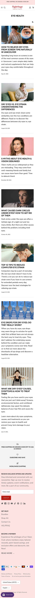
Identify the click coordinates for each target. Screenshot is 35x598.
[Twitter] (2, 503)
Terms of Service (5, 576)
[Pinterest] (18, 503)
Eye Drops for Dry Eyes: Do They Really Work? (16, 323)
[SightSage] (17, 7)
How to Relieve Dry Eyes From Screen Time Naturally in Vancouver (16, 49)
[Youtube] (12, 503)
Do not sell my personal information (21, 576)
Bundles (4, 514)
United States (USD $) (10, 582)
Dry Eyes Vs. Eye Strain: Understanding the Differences (14, 107)
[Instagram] (9, 503)
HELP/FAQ (5, 525)
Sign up (6, 498)
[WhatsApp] (21, 503)
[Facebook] (5, 503)
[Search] (5, 7)
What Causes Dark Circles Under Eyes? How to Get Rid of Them (16, 213)
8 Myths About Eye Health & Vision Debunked (16, 159)
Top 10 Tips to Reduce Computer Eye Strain (13, 266)
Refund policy (26, 574)
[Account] (29, 7)
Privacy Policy (17, 574)
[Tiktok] (15, 503)
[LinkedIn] (24, 503)
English (5, 588)
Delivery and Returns (6, 574)
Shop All (4, 518)
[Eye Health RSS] (33, 21)
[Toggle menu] (2, 7)
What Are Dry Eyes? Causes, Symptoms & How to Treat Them (16, 391)
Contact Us (5, 522)
